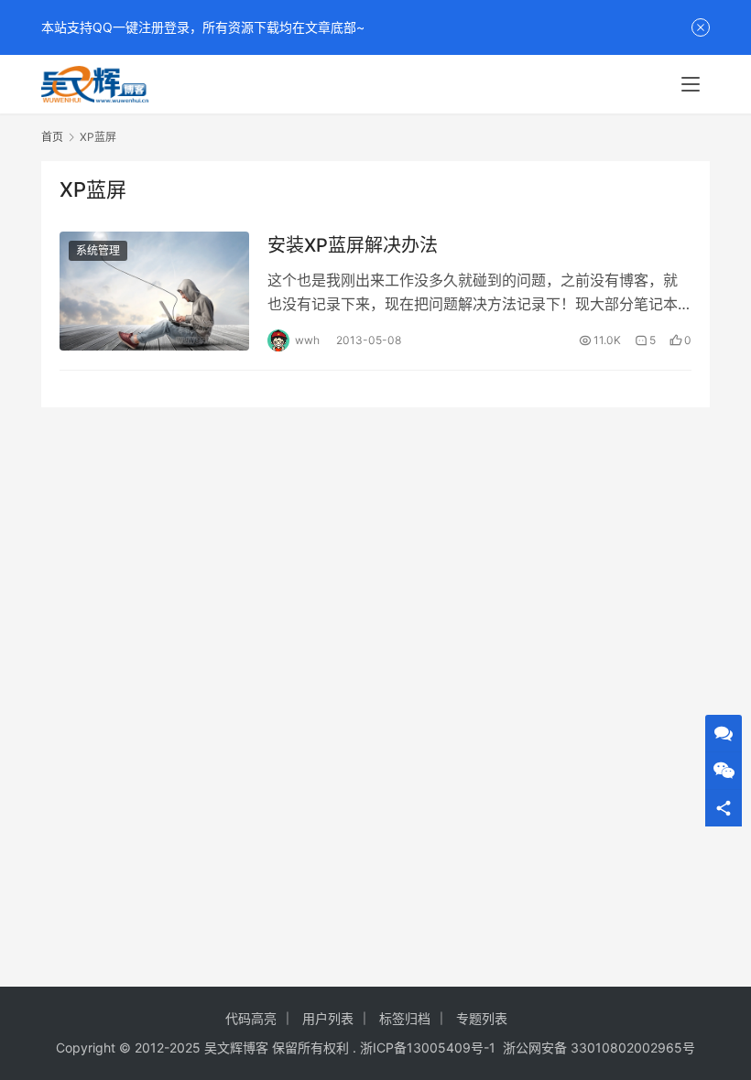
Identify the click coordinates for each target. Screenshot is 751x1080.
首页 (52, 137)
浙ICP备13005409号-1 (427, 1047)
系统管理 (98, 250)
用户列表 (328, 1018)
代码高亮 (251, 1018)
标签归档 (404, 1018)
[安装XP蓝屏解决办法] (154, 291)
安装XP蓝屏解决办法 (352, 245)
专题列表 (481, 1018)
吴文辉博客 (236, 1047)
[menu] (690, 84)
